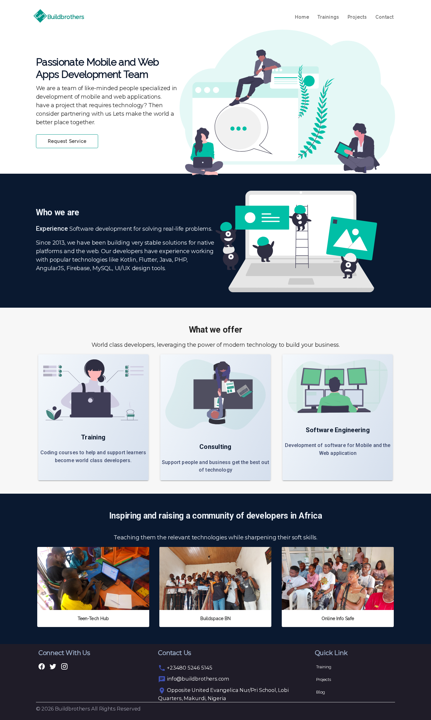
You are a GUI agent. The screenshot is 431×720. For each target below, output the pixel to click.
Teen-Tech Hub (93, 618)
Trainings (328, 17)
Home (302, 17)
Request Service (67, 141)
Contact (384, 17)
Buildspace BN (215, 618)
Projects (357, 17)
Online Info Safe (338, 618)
